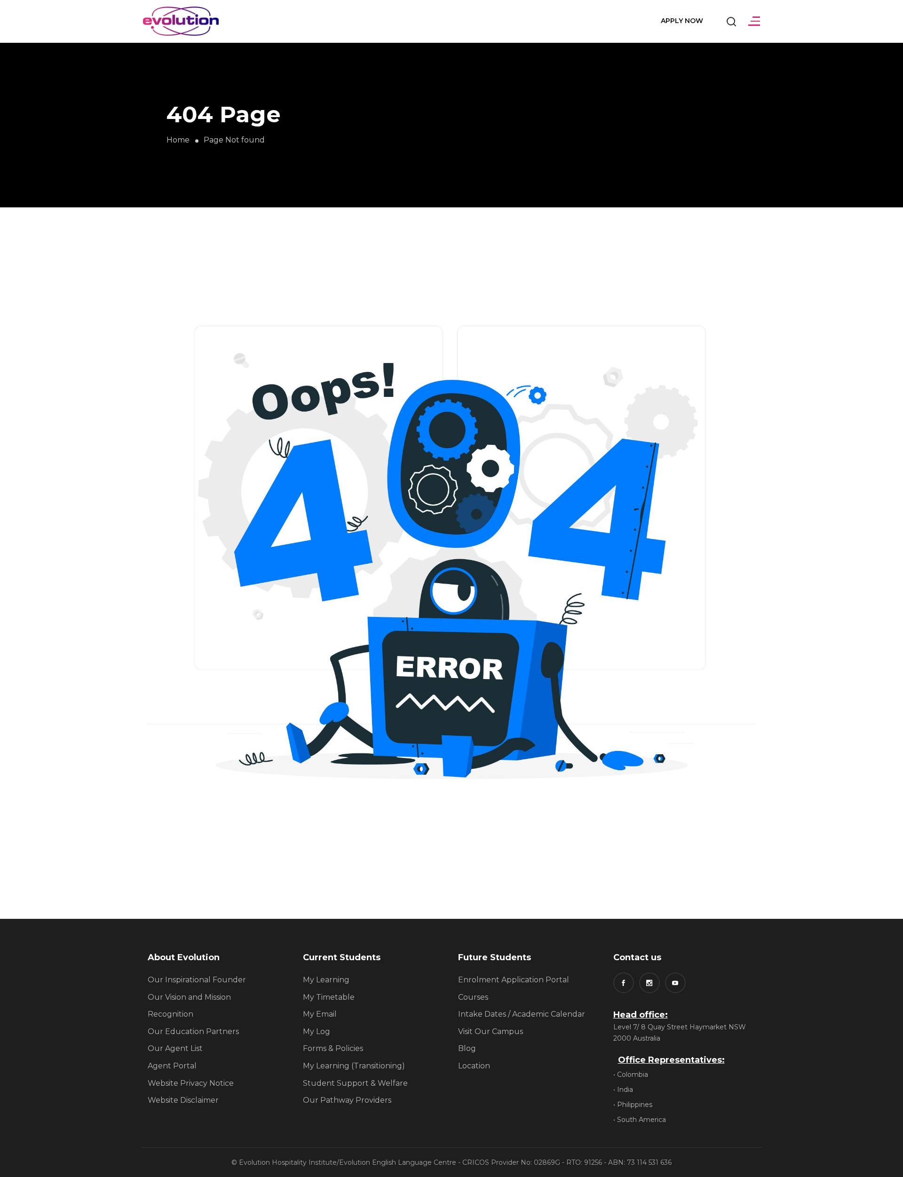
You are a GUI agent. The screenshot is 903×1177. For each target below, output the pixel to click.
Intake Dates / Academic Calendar (521, 1014)
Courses (473, 997)
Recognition (170, 1014)
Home (178, 139)
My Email (320, 1014)
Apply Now (682, 20)
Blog (467, 1048)
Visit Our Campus (490, 1031)
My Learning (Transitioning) (354, 1065)
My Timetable (329, 997)
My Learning (326, 979)
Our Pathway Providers (347, 1100)
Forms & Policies (333, 1048)
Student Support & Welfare (355, 1083)
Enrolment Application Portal (513, 979)
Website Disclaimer (183, 1100)
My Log (316, 1031)
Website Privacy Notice (191, 1083)
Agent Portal (172, 1065)
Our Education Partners (193, 1031)
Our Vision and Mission (189, 997)
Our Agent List (175, 1048)
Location (474, 1065)
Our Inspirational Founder (197, 979)
